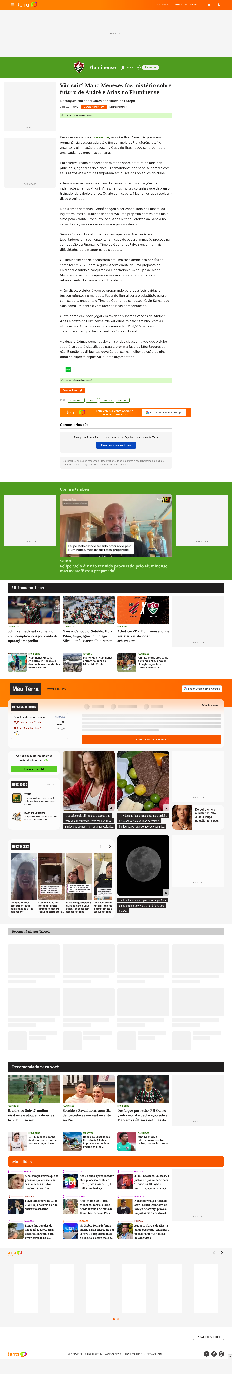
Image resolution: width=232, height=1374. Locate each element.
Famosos (28, 1171)
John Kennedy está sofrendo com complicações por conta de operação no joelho (33, 636)
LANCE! (92, 400)
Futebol (122, 400)
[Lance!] (68, 369)
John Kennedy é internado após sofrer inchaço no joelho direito (153, 1140)
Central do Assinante (186, 4)
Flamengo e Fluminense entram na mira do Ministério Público (98, 661)
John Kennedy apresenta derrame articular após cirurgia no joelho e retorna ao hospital (153, 662)
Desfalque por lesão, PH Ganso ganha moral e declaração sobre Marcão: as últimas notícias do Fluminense (142, 1115)
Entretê (83, 1196)
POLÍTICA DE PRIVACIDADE (146, 1354)
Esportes (107, 400)
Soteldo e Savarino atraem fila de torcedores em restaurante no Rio (87, 1115)
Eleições (83, 1221)
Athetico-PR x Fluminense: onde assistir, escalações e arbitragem (143, 636)
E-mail (209, 4)
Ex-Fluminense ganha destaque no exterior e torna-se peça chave (42, 1140)
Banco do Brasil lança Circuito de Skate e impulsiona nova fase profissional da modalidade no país (96, 1141)
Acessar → (52, 784)
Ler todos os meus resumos (152, 739)
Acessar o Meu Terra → (58, 688)
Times (148, 67)
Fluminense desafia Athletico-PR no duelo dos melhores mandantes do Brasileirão (44, 662)
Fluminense (102, 67)
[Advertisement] (198, 662)
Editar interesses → (211, 705)
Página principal (27, 4)
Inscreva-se (31, 769)
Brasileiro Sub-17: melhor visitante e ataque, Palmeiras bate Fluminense (31, 1115)
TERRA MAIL (162, 4)
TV (80, 1171)
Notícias (29, 1196)
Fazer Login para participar (116, 445)
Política (138, 1221)
